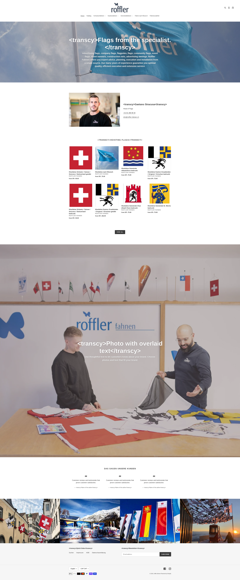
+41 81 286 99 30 (129, 113)
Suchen (71, 552)
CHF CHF (84, 568)
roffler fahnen (157, 573)
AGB (87, 552)
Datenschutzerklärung (99, 552)
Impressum (79, 552)
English (73, 568)
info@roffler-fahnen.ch (131, 117)
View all (120, 232)
